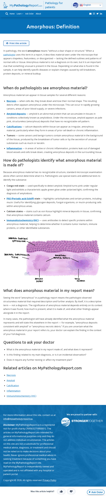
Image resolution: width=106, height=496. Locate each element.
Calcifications (14, 126)
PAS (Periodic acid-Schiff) (20, 198)
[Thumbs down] (71, 491)
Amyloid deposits (16, 113)
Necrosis (11, 101)
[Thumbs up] (61, 491)
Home (12, 14)
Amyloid (11, 380)
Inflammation (14, 148)
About (38, 14)
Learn (19, 14)
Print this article (18, 43)
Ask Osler (29, 14)
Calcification (13, 385)
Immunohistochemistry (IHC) (23, 220)
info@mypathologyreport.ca (17, 418)
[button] (7, 13)
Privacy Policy (49, 480)
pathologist (9, 54)
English (87, 5)
